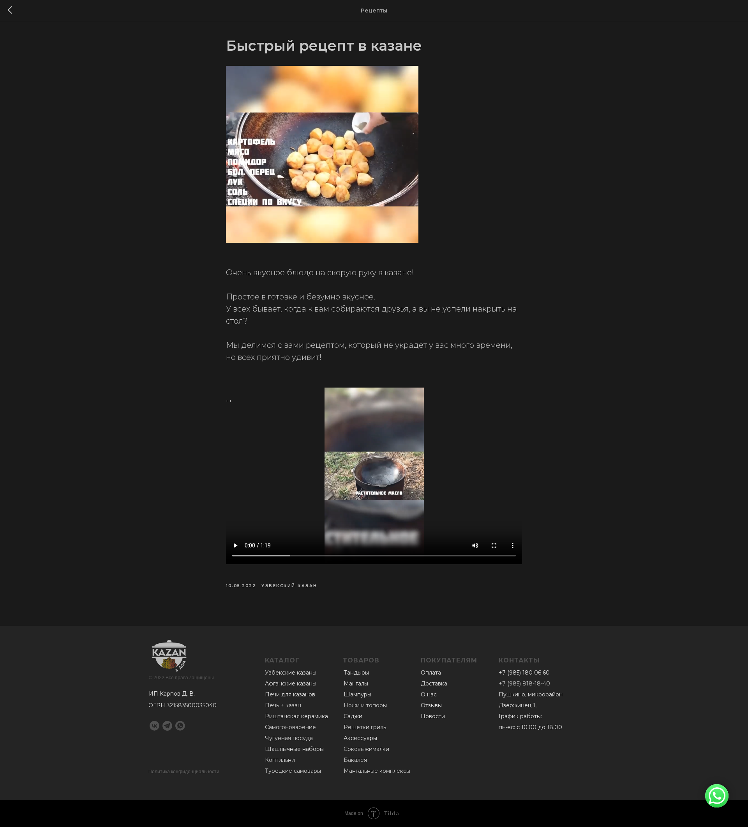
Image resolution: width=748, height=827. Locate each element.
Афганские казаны (290, 683)
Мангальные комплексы (377, 770)
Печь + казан (283, 705)
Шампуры (357, 694)
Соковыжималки (366, 749)
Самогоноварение (290, 727)
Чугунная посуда (289, 738)
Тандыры (356, 672)
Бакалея (355, 759)
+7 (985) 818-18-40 (524, 683)
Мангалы (356, 683)
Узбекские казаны (290, 672)
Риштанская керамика (296, 716)
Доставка (434, 683)
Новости (433, 716)
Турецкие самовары (293, 770)
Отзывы (431, 705)
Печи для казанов (290, 694)
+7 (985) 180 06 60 (524, 672)
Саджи (353, 716)
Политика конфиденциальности (183, 771)
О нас (429, 694)
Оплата (431, 672)
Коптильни (280, 759)
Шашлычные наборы (294, 749)
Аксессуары (360, 738)
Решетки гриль (365, 727)
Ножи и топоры (365, 705)
